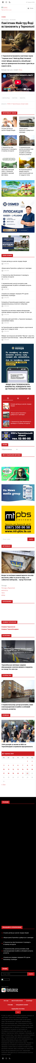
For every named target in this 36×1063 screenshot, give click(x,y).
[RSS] (9, 2)
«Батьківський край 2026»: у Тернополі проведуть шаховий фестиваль (16, 320)
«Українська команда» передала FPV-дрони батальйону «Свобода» (14, 294)
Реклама (10, 1004)
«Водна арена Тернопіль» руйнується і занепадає (16, 268)
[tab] (8, 398)
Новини (3, 17)
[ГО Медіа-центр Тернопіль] (18, 989)
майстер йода (6, 98)
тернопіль (22, 98)
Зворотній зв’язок (17, 1000)
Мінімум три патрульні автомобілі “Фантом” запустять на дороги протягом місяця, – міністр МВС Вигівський (17, 336)
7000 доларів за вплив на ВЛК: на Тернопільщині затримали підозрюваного (17, 746)
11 (8, 769)
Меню (31, 8)
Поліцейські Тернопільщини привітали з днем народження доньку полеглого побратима (15, 303)
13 (18, 769)
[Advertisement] (18, 824)
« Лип (3, 785)
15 (27, 769)
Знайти (31, 539)
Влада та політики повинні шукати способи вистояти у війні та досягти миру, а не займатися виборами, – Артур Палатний (17, 577)
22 (27, 773)
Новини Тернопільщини (9, 629)
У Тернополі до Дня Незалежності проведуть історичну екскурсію (15, 276)
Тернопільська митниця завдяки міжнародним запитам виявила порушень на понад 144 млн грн (16, 311)
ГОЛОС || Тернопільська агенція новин (17, 104)
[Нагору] (18, 1012)
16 (32, 769)
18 (8, 773)
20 (18, 773)
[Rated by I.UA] (18, 980)
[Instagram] (6, 2)
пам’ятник (14, 98)
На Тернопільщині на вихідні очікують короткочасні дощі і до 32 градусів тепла (17, 328)
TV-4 (20, 70)
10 (4, 769)
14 (22, 769)
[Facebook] (2, 2)
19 (13, 773)
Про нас (6, 1000)
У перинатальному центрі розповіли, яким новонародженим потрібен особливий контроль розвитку (16, 285)
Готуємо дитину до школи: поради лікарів (14, 261)
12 (13, 769)
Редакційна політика (18, 1009)
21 (22, 773)
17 (4, 773)
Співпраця (29, 1000)
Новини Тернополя (8, 627)
